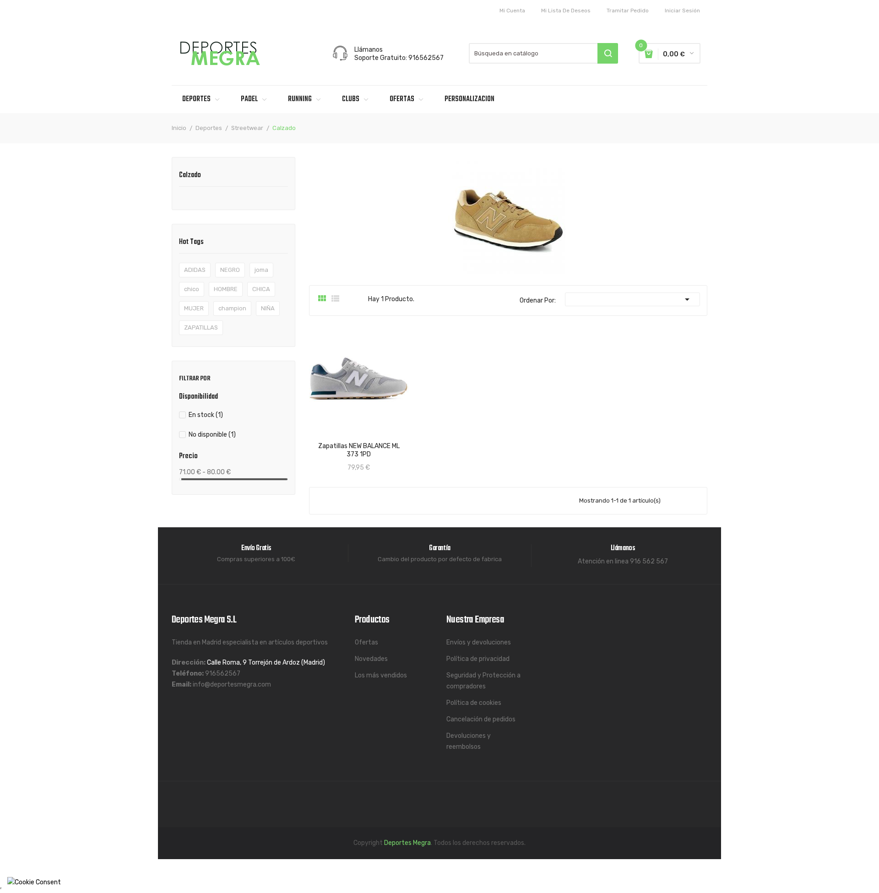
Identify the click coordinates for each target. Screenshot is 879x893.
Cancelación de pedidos (480, 719)
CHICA (261, 289)
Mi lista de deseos (566, 10)
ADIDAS (195, 269)
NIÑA (268, 308)
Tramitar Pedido (628, 10)
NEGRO (230, 269)
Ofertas (366, 642)
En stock (206, 415)
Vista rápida (324, 444)
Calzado (190, 176)
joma (261, 269)
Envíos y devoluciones (478, 642)
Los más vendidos (381, 675)
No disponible (212, 434)
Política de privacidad (478, 659)
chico (191, 289)
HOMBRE (226, 289)
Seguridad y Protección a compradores (483, 680)
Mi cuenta (512, 10)
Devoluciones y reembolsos (468, 741)
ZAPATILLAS (201, 327)
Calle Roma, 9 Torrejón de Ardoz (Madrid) (266, 662)
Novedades (371, 659)
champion (232, 308)
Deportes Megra (407, 843)
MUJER (194, 308)
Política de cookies (473, 703)
